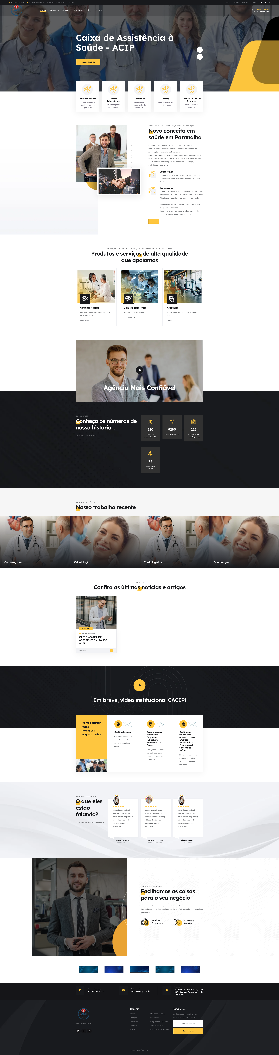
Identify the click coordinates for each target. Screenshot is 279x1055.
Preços (133, 1029)
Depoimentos (155, 1018)
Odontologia (81, 562)
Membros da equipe (158, 1014)
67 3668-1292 (263, 10)
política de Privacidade (159, 1029)
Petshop (165, 98)
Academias (139, 98)
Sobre (228, 2)
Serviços (65, 10)
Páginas (53, 10)
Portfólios (78, 10)
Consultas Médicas (87, 98)
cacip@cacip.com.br (18, 2)
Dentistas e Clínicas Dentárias (192, 99)
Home (43, 10)
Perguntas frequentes (241, 2)
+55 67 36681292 (96, 991)
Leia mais (84, 321)
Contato (253, 2)
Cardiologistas (13, 562)
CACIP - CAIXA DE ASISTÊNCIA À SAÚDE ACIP (93, 640)
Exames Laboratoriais (113, 99)
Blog (89, 10)
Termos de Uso (156, 1026)
